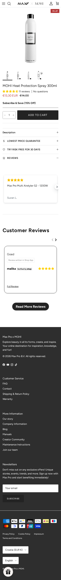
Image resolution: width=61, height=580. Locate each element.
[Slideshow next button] (57, 187)
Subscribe (13, 498)
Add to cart (37, 115)
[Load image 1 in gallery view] (30, 38)
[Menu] (3, 3)
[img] (46, 268)
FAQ (5, 383)
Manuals (7, 434)
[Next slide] (55, 239)
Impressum (39, 534)
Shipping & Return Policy (16, 393)
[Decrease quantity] (5, 115)
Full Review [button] (13, 286)
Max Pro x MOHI (17, 569)
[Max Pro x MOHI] (30, 3)
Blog (5, 429)
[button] (11, 91)
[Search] (10, 3)
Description (9, 132)
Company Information (15, 423)
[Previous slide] (52, 239)
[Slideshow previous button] (4, 187)
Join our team (10, 449)
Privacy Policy (8, 534)
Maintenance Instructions (16, 444)
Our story (8, 418)
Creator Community (14, 439)
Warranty (8, 399)
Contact (7, 388)
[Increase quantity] (13, 115)
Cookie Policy (24, 534)
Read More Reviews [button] (30, 307)
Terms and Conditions (12, 538)
